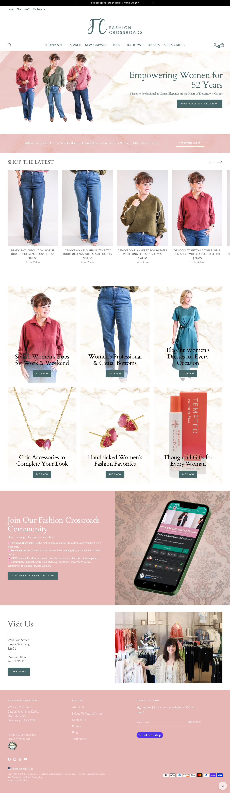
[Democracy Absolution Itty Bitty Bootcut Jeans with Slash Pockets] (87, 208)
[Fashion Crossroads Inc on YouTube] (26, 760)
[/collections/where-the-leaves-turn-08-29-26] (115, 89)
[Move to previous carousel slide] (212, 162)
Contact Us (79, 719)
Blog (75, 732)
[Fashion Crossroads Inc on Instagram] (15, 760)
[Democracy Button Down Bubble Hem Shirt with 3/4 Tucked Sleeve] (197, 208)
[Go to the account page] (213, 45)
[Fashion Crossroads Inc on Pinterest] (20, 760)
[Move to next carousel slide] (219, 162)
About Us (78, 707)
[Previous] (77, 3)
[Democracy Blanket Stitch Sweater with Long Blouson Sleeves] (142, 208)
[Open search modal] (9, 45)
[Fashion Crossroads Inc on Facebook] (10, 760)
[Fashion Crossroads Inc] (115, 26)
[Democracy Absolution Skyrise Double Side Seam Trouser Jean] (33, 208)
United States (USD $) (22, 768)
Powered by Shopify (17, 780)
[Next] (153, 3)
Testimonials (79, 738)
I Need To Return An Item (87, 713)
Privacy (76, 726)
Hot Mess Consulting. (32, 777)
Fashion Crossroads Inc (37, 774)
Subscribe (194, 722)
